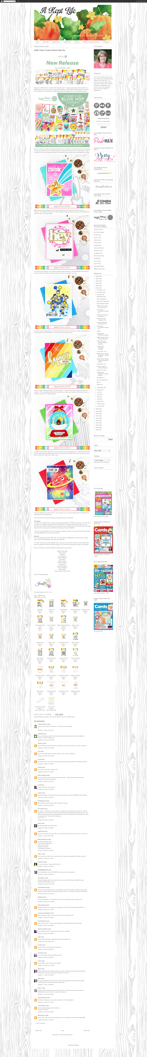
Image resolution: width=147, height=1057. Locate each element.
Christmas (46, 716)
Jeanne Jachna (59, 571)
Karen (39, 823)
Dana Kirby (62, 559)
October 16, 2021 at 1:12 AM (45, 909)
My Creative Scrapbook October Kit (103, 311)
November (100, 292)
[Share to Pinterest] (62, 714)
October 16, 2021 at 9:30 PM (45, 957)
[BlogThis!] (57, 714)
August (99, 389)
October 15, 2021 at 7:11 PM (45, 858)
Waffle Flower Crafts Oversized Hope (102, 306)
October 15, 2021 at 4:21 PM (45, 805)
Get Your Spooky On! (102, 380)
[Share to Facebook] (61, 714)
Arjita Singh (62, 564)
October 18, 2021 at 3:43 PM (45, 1011)
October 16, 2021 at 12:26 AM (46, 901)
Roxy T (40, 988)
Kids (50, 716)
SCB (40, 710)
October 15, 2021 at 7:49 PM (45, 866)
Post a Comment (40, 1023)
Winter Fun (100, 384)
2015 (97, 420)
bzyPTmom (41, 831)
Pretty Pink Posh (98, 250)
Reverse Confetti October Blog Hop (102, 367)
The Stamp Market (99, 266)
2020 (97, 409)
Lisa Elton (41, 862)
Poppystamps (97, 245)
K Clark (40, 945)
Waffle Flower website (76, 89)
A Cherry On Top (98, 229)
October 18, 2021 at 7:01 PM (45, 1019)
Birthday (40, 716)
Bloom (98, 382)
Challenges (106, 42)
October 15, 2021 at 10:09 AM (46, 740)
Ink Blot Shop (97, 235)
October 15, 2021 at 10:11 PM (46, 884)
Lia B (39, 785)
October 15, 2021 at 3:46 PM (45, 797)
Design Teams (56, 42)
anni (39, 751)
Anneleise (41, 953)
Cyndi (39, 759)
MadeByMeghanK (43, 870)
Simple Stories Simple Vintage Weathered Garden (103, 360)
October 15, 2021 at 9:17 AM (45, 730)
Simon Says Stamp (99, 255)
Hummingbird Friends (102, 303)
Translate (106, 462)
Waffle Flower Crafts (99, 269)
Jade (39, 937)
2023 (97, 283)
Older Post (87, 1030)
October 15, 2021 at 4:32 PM (45, 820)
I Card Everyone (42, 724)
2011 (97, 429)
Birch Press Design (99, 232)
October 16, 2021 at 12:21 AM (46, 893)
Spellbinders (97, 258)
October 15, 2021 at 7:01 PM (45, 850)
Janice (40, 793)
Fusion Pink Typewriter (103, 301)
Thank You (64, 716)
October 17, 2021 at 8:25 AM (45, 975)
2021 (97, 288)
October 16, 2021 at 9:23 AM (45, 917)
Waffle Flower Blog (84, 152)
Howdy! (99, 331)
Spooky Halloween (102, 299)
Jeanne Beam (42, 1005)
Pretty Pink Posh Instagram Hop (101, 319)
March (99, 401)
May (98, 396)
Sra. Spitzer (41, 808)
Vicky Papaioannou (62, 566)
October (99, 294)
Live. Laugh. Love (101, 351)
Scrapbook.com (98, 253)
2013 (97, 425)
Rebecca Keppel (62, 562)
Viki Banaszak (42, 800)
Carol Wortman (42, 887)
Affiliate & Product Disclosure (91, 42)
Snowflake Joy (101, 377)
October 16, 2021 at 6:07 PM (45, 941)
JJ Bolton (62, 554)
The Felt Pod (97, 263)
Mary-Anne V (41, 1015)
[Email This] (56, 714)
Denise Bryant (42, 905)
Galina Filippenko (62, 557)
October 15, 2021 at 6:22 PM (45, 835)
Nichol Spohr (81, 150)
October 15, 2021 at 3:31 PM (45, 789)
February (99, 403)
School (54, 716)
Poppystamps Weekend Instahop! (103, 334)
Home (37, 42)
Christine (40, 733)
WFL (40, 613)
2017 (97, 416)
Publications (67, 42)
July (98, 392)
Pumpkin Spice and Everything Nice (102, 323)
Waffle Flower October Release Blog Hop (103, 338)
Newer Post (38, 1030)
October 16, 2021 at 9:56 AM (45, 925)
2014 (97, 423)
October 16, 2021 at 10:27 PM (46, 965)
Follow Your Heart (101, 370)
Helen (39, 968)
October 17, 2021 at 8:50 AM (45, 984)
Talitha (40, 767)
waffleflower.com (72, 537)
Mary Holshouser (43, 839)
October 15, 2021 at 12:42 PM (46, 755)
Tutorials (76, 42)
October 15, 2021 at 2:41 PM (45, 781)
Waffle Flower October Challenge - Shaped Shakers (103, 355)
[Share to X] (59, 714)
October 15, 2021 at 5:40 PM (45, 828)
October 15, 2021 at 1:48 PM (45, 763)
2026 (97, 276)
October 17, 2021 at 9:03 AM (45, 994)
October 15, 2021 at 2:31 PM (45, 771)
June (98, 394)
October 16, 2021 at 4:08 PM (45, 933)
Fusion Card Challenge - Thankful (100, 348)
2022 (97, 285)
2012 (97, 427)
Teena (39, 961)
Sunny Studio (97, 261)
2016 (97, 418)
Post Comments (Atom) (66, 1034)
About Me (46, 42)
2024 (97, 281)
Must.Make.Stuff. (101, 296)
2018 (97, 413)
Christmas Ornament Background (102, 315)
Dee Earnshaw (42, 921)
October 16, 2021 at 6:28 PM (45, 949)
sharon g (40, 743)
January (99, 406)
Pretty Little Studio (99, 248)
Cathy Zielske (62, 552)
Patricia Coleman (43, 929)
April (98, 399)
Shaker (58, 716)
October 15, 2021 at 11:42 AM (46, 748)
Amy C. (40, 854)
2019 (97, 411)
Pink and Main (97, 242)
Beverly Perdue (42, 997)
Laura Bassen (62, 556)
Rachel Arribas (62, 561)
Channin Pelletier (62, 567)
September (100, 387)
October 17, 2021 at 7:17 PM (45, 1002)
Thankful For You (101, 364)
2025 (97, 278)
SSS (43, 710)
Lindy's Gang (97, 237)
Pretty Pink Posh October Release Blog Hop (102, 342)
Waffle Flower (71, 716)
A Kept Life (48, 10)
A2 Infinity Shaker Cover (47, 539)
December (100, 290)
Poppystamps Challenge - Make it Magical (103, 374)
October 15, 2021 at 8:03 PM (45, 874)
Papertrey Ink (97, 240)
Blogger (77, 1045)
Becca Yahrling (42, 775)
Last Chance (69, 542)
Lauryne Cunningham (44, 913)
